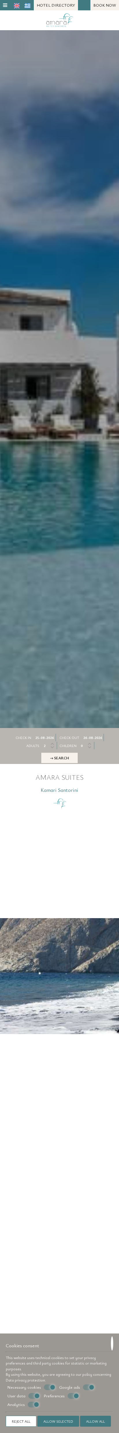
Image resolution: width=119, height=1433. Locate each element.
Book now (104, 5)
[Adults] (49, 745)
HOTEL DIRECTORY (56, 5)
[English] (16, 6)
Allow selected (58, 1421)
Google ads (69, 1387)
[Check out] (93, 737)
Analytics (16, 1404)
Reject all (21, 1421)
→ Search (59, 758)
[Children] (86, 745)
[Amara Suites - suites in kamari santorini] (59, 19)
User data (16, 1395)
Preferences (54, 1395)
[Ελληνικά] (27, 6)
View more (25, 995)
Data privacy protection (25, 1380)
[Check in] (45, 737)
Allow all (95, 1421)
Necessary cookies (24, 1387)
